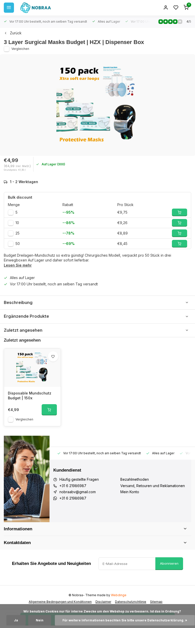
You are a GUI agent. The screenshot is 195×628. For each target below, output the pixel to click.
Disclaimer (103, 602)
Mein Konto (129, 492)
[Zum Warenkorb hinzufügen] (49, 409)
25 (17, 233)
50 (17, 243)
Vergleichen (20, 49)
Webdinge (118, 595)
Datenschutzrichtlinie (130, 602)
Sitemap (156, 602)
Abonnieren (169, 563)
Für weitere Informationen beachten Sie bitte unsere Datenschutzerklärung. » (124, 620)
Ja (16, 620)
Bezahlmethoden (134, 479)
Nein (39, 620)
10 (17, 223)
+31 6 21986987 (72, 486)
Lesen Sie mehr (18, 265)
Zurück (16, 33)
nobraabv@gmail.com (77, 492)
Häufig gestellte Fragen (79, 479)
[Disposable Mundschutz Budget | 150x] (32, 368)
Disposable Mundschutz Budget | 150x (29, 395)
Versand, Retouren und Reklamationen (152, 486)
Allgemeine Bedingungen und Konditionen (60, 602)
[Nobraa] (35, 7)
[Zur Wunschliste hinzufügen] (53, 356)
